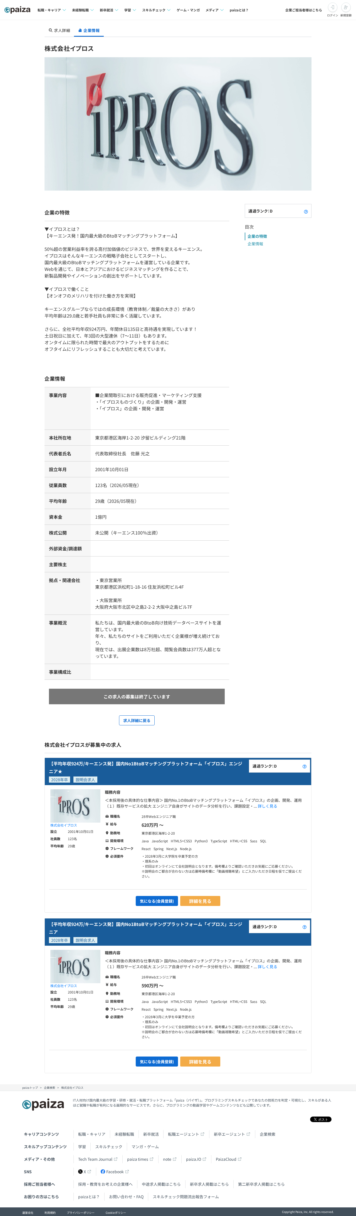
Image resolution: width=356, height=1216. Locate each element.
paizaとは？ (239, 10)
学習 (82, 1146)
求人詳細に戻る (136, 720)
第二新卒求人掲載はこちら (261, 1184)
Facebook (115, 1171)
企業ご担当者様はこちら (303, 10)
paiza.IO (193, 1159)
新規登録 (346, 15)
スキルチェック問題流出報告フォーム (186, 1196)
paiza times (137, 1159)
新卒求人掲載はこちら (209, 1184)
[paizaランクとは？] (306, 211)
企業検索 (267, 1134)
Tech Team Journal (95, 1159)
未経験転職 (124, 1134)
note (167, 1159)
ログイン (332, 15)
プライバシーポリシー (81, 1212)
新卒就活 (151, 1134)
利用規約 (50, 1212)
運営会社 (27, 1212)
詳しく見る (267, 806)
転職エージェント (183, 1134)
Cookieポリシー (116, 1212)
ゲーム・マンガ (188, 10)
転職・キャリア (91, 1134)
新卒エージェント (229, 1134)
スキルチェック (108, 1146)
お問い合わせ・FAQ (126, 1196)
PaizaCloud (226, 1159)
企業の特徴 (257, 236)
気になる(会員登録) (157, 901)
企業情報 (255, 243)
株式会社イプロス (63, 825)
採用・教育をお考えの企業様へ (105, 1184)
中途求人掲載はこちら (161, 1184)
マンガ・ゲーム (145, 1146)
